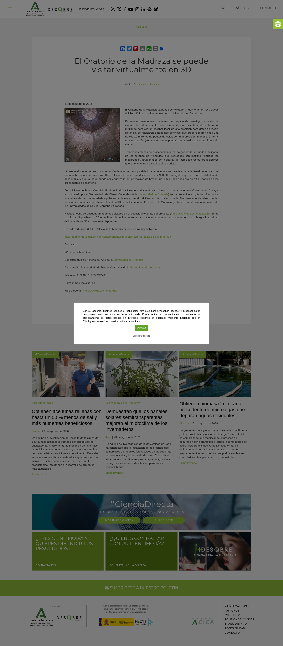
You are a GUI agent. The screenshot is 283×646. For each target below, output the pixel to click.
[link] (278, 24)
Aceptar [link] (141, 327)
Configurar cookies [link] (141, 336)
